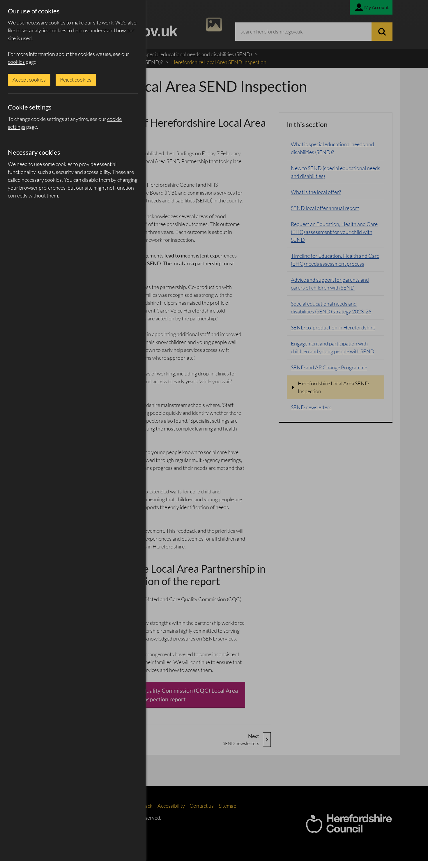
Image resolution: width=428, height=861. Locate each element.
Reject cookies (75, 79)
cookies (16, 62)
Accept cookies (29, 79)
